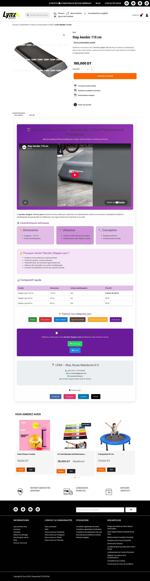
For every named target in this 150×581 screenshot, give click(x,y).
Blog (98, 3)
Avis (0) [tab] (32, 115)
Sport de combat (77, 319)
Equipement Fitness (28, 25)
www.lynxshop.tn (76, 376)
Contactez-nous (113, 3)
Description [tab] (18, 115)
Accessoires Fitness (45, 25)
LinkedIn (83, 396)
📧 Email (75, 350)
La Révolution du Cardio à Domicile (120, 552)
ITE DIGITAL (45, 576)
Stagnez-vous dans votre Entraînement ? (116, 556)
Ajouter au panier (105, 76)
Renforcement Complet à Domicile (120, 537)
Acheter (20, 470)
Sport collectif (61, 319)
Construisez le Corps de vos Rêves (120, 564)
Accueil (15, 25)
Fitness (32, 319)
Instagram (70, 396)
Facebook (55, 396)
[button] (64, 35)
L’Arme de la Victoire (115, 543)
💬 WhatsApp (75, 344)
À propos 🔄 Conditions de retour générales (70, 3)
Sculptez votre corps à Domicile (119, 540)
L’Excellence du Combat (116, 561)
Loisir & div (115, 319)
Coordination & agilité (97, 319)
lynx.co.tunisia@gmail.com (76, 373)
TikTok (95, 396)
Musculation (45, 319)
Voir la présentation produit (84, 42)
